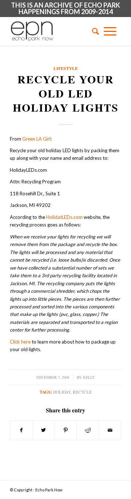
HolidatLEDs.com (64, 217)
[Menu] (110, 31)
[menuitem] (93, 31)
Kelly (89, 377)
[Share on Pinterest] (66, 430)
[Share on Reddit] (88, 430)
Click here (20, 342)
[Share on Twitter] (44, 430)
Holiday (62, 392)
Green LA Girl (36, 139)
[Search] (93, 31)
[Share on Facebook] (21, 430)
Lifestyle (65, 68)
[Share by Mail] (110, 430)
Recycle (82, 392)
